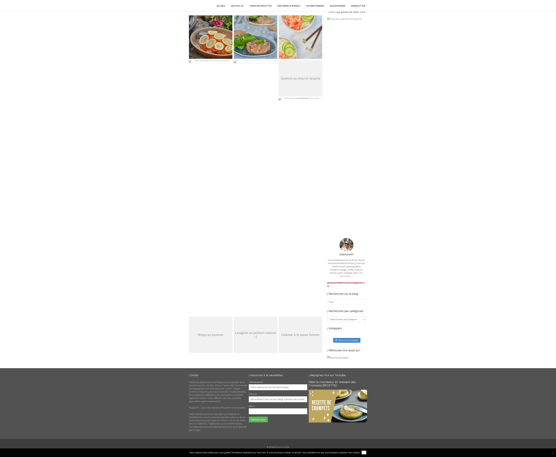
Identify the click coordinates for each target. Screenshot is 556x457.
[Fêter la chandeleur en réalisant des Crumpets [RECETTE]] (338, 406)
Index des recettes (261, 5)
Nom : (252, 406)
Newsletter (358, 5)
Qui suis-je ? (237, 5)
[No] (552, 452)
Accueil (221, 5)
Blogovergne (337, 5)
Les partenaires (315, 5)
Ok (364, 452)
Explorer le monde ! (288, 5)
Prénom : (253, 394)
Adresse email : (256, 382)
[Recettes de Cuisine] (338, 357)
